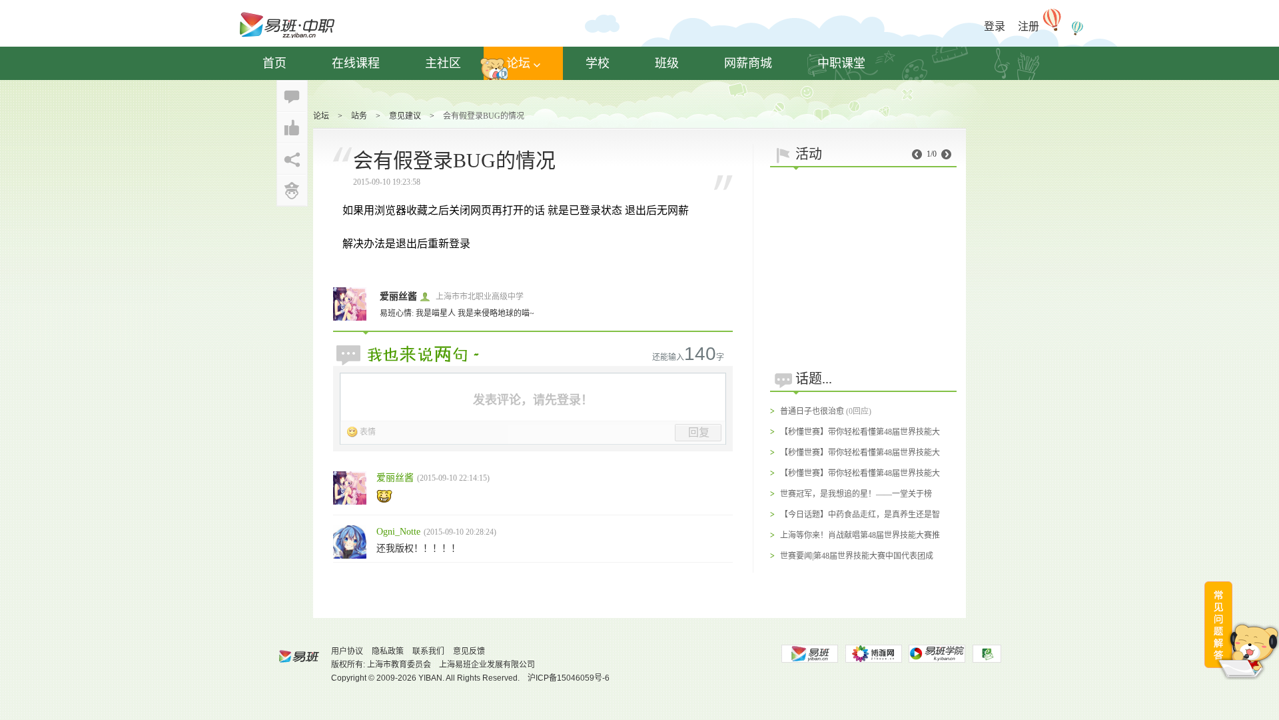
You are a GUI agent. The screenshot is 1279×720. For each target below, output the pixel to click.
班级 (667, 63)
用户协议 (347, 651)
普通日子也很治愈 (812, 411)
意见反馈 (469, 651)
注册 (1028, 26)
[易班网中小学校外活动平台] (873, 654)
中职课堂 (841, 63)
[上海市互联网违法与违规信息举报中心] (987, 654)
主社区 (443, 63)
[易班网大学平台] (809, 654)
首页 (274, 63)
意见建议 (405, 116)
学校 (598, 63)
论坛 (518, 63)
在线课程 (356, 63)
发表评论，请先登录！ (533, 400)
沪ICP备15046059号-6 (569, 678)
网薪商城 (748, 63)
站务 (359, 116)
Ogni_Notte (398, 532)
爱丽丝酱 (398, 296)
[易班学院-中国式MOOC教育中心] (937, 654)
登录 (994, 26)
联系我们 (428, 651)
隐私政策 (388, 651)
